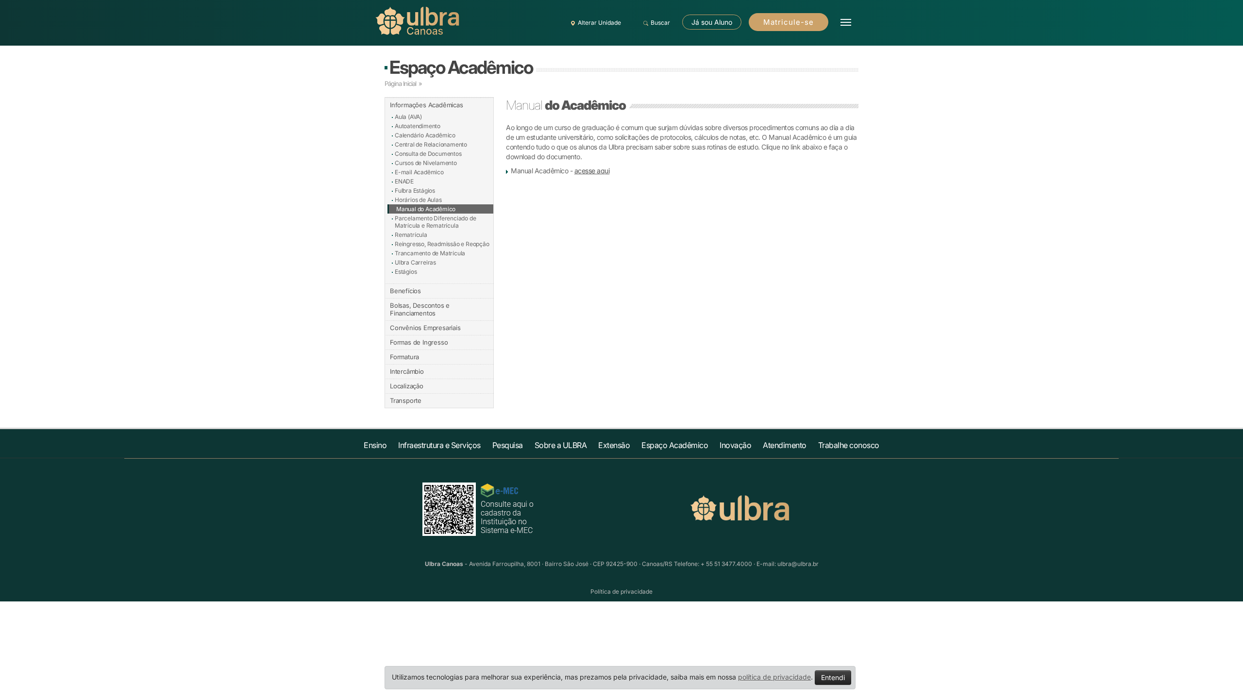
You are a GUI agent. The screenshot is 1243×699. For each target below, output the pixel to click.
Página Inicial (400, 83)
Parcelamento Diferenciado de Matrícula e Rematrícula (435, 222)
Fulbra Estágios (415, 190)
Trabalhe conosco (848, 445)
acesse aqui (592, 170)
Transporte (405, 400)
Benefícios (405, 291)
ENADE (404, 181)
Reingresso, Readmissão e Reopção (442, 244)
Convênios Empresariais (425, 328)
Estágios (406, 271)
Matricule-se (788, 22)
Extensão (614, 445)
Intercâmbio (407, 371)
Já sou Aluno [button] (711, 22)
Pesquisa (507, 445)
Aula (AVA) (408, 116)
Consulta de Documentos (428, 153)
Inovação (735, 445)
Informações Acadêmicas (426, 105)
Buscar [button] (660, 22)
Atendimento (784, 445)
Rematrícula (411, 234)
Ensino (375, 445)
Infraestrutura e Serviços (439, 445)
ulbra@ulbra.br (798, 563)
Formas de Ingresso (419, 342)
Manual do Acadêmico (425, 209)
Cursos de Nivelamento (426, 162)
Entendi (833, 677)
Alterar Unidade (599, 22)
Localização (406, 386)
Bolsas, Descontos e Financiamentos (420, 309)
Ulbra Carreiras (415, 262)
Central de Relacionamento (431, 144)
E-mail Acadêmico (419, 172)
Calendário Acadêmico (425, 135)
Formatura (404, 357)
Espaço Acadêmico (461, 67)
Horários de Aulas (418, 199)
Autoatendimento (417, 126)
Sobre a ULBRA (561, 445)
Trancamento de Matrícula (430, 253)
